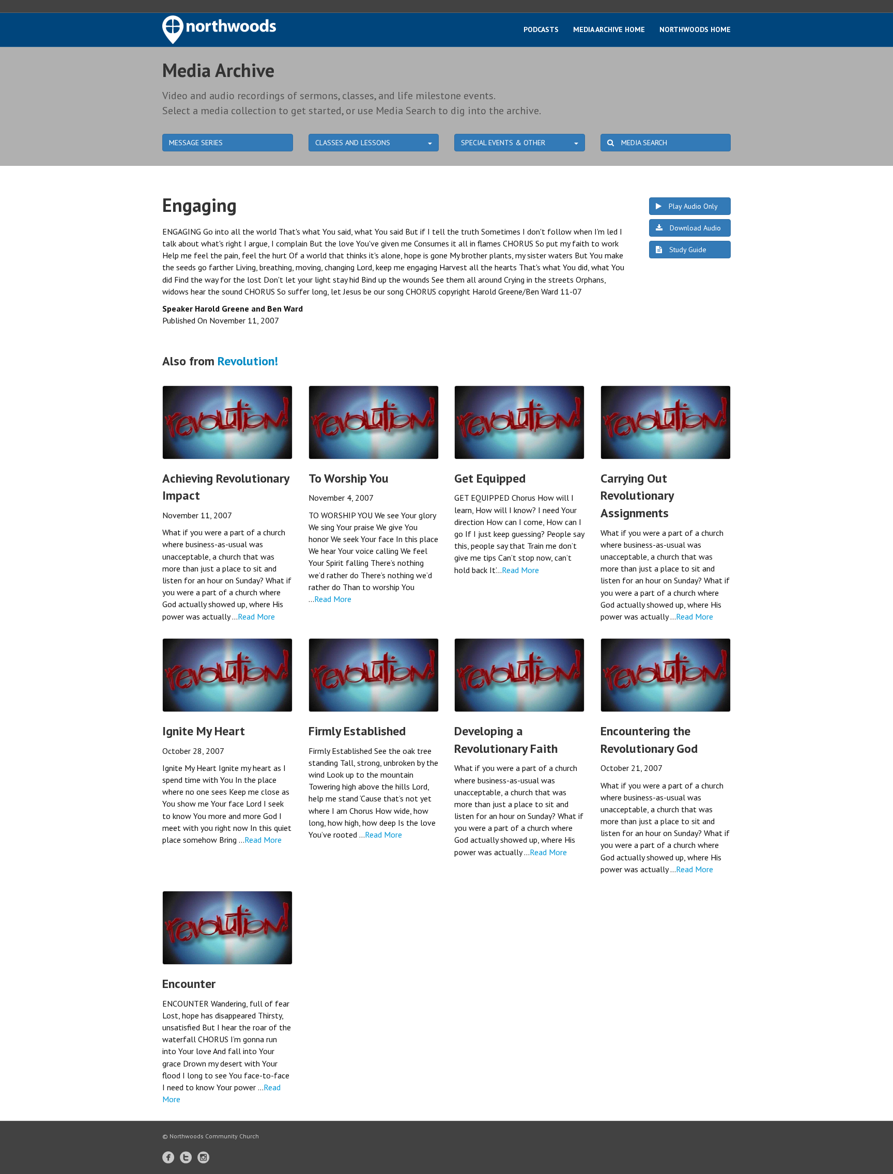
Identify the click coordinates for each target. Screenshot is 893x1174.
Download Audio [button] (694, 228)
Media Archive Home (609, 29)
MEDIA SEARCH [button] (643, 142)
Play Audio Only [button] (692, 206)
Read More (256, 616)
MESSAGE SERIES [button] (196, 142)
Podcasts (541, 29)
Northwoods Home (695, 29)
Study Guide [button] (686, 249)
